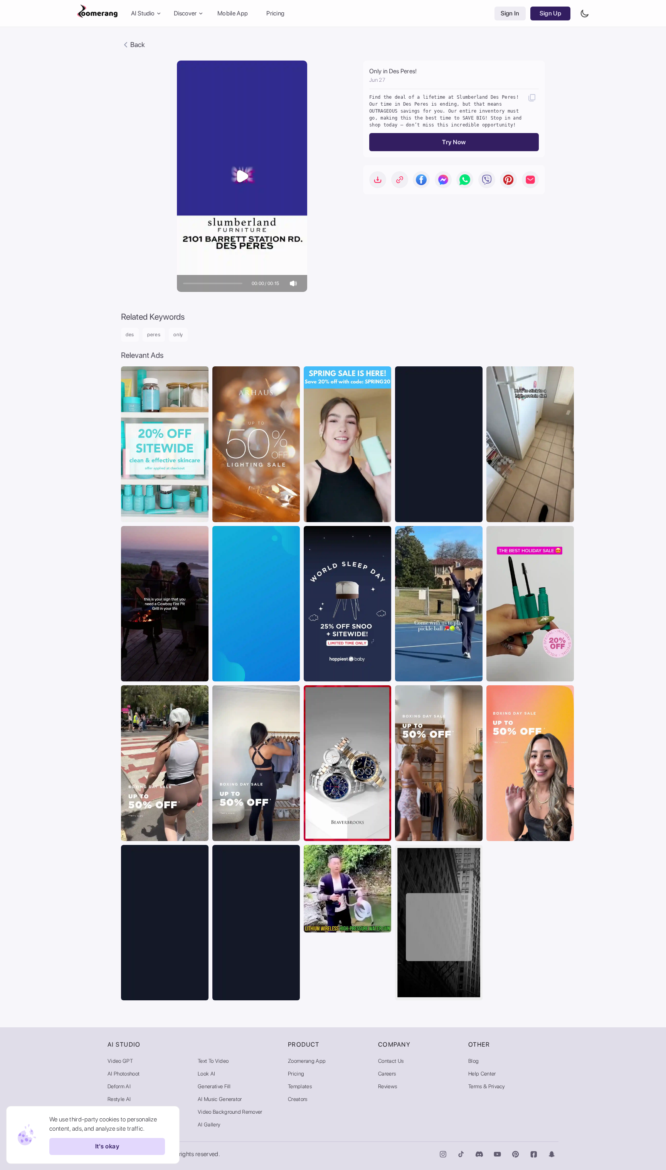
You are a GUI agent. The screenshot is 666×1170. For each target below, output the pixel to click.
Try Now (454, 142)
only (178, 334)
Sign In (510, 13)
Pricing (275, 13)
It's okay (107, 1146)
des (130, 334)
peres (153, 334)
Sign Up (550, 13)
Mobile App (232, 13)
